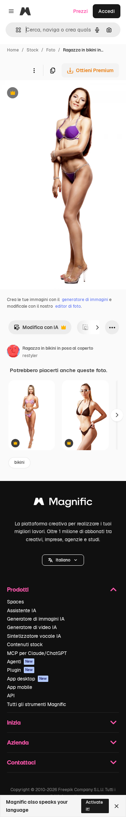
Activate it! (94, 805)
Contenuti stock (25, 644)
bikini (19, 462)
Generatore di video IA (32, 627)
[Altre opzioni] (34, 70)
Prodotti (18, 589)
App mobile (19, 687)
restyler (30, 355)
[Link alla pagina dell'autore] (13, 352)
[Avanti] (97, 327)
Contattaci (21, 762)
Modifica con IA (36, 329)
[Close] (116, 806)
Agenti (20, 661)
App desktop (27, 679)
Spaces (15, 602)
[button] (63, 560)
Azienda (18, 742)
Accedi (106, 11)
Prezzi (80, 11)
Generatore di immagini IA (35, 619)
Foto (50, 50)
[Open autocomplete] (15, 30)
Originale (46, 93)
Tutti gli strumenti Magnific (36, 704)
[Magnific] (63, 503)
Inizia (14, 722)
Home (13, 50)
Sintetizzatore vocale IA (34, 636)
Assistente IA (21, 610)
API (11, 695)
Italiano (63, 560)
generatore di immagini (85, 299)
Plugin (20, 670)
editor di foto (68, 306)
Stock (32, 50)
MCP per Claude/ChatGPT (37, 653)
